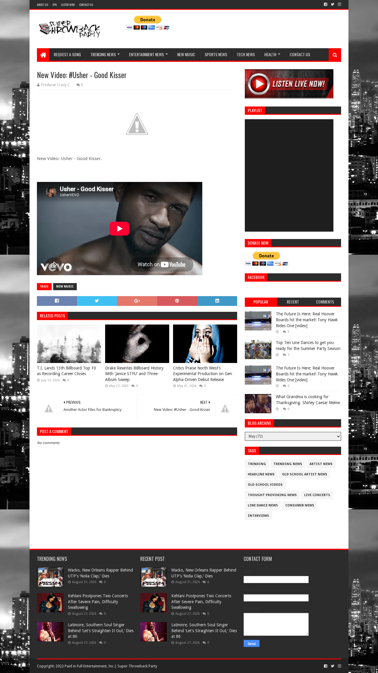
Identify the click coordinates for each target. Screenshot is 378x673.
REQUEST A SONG (67, 54)
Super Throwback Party (137, 666)
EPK (55, 4)
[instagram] (339, 4)
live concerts (317, 495)
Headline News (261, 474)
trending (257, 464)
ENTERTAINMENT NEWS (146, 54)
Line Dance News (263, 505)
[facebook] (325, 4)
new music (65, 286)
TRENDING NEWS (103, 54)
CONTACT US (86, 4)
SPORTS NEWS (216, 54)
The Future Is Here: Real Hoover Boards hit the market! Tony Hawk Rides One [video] (307, 320)
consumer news (299, 505)
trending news (287, 464)
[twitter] (332, 4)
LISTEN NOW (68, 4)
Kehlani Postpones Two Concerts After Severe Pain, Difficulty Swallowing (98, 601)
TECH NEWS (246, 54)
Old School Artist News (304, 474)
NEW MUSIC (186, 54)
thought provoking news (272, 495)
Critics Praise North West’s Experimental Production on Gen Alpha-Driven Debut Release (202, 374)
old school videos (265, 485)
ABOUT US (42, 4)
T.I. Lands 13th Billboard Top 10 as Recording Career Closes (66, 371)
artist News (321, 464)
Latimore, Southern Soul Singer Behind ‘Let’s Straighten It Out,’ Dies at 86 (100, 630)
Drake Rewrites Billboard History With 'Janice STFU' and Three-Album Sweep (134, 374)
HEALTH (270, 54)
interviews (258, 516)
